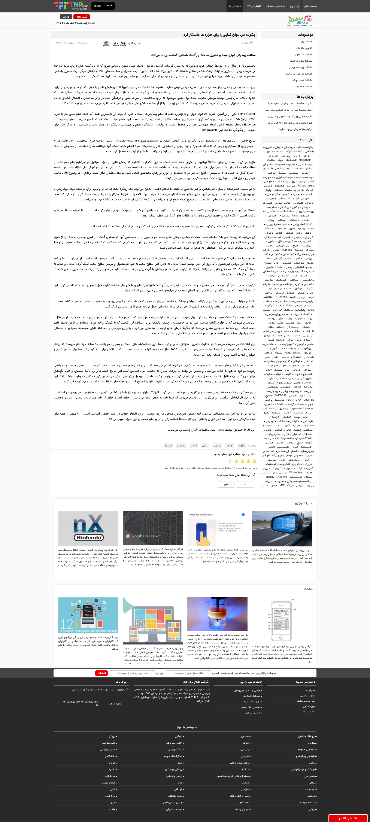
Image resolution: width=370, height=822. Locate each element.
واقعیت (297, 259)
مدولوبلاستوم (291, 366)
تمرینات (298, 250)
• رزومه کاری (309, 706)
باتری (299, 233)
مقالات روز (306, 42)
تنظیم (268, 263)
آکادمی (304, 173)
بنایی (267, 357)
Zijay (269, 370)
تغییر (309, 378)
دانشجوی (307, 374)
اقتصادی (268, 169)
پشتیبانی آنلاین (348, 818)
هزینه (299, 481)
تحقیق (297, 430)
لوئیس (293, 396)
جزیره (282, 460)
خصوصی (269, 181)
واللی (297, 383)
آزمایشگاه (290, 160)
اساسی (277, 430)
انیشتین (277, 336)
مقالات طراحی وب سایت (298, 74)
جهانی (304, 207)
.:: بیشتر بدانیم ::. (185, 727)
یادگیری (297, 237)
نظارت (270, 246)
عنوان (310, 391)
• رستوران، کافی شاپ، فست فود (233, 776)
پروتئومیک (274, 366)
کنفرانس (275, 254)
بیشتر (268, 237)
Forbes (301, 186)
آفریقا (300, 254)
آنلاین (270, 481)
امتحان (310, 344)
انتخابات (306, 327)
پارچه (272, 276)
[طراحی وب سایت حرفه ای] (70, 5)
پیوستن (285, 156)
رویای (278, 314)
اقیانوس (298, 203)
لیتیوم (278, 353)
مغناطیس (280, 229)
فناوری (268, 147)
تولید (287, 203)
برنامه (265, 211)
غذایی (278, 203)
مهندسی (293, 173)
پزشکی (268, 400)
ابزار (288, 246)
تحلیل (300, 164)
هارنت (269, 378)
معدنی (290, 323)
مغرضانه (289, 284)
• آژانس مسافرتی (175, 743)
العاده (310, 229)
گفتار (287, 361)
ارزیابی (279, 246)
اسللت (287, 288)
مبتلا (265, 391)
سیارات (307, 434)
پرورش (310, 451)
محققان (278, 190)
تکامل (267, 430)
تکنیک (309, 288)
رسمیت (290, 378)
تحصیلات (305, 447)
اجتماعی (272, 216)
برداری (266, 336)
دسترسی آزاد (274, 434)
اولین (287, 336)
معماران (298, 456)
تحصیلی (296, 434)
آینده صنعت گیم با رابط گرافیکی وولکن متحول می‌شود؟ (286, 110)
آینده (295, 199)
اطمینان (280, 443)
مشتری (296, 336)
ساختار (268, 293)
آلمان (277, 271)
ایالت (269, 438)
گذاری (299, 271)
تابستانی (308, 421)
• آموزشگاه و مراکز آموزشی (304, 769)
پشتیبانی (300, 310)
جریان (298, 306)
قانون (287, 430)
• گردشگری (311, 796)
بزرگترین (306, 348)
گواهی (300, 344)
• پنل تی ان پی (307, 696)
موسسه (279, 400)
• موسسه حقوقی (175, 809)
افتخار (276, 357)
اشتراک (101, 673)
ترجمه (277, 237)
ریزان (265, 468)
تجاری (266, 413)
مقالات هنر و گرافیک (301, 61)
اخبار (298, 284)
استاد (277, 426)
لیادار (289, 456)
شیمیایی (272, 348)
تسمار (287, 314)
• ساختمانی (111, 776)
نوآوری (271, 241)
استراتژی (307, 370)
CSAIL (308, 438)
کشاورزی (286, 417)
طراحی (306, 156)
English (97, 5)
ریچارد (298, 211)
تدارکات (300, 468)
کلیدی (300, 378)
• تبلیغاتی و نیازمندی (306, 756)
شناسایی (286, 263)
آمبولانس (293, 280)
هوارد (310, 404)
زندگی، (272, 173)
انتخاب (280, 306)
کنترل (292, 229)
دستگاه (268, 229)
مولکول (306, 353)
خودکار (310, 263)
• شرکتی (179, 736)
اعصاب (279, 378)
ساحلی (266, 301)
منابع (300, 443)
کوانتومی (283, 276)
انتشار (287, 438)
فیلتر (278, 374)
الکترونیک (283, 464)
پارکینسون (305, 396)
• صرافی (313, 783)
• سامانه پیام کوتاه (307, 750)
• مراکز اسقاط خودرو (173, 756)
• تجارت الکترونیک (252, 702)
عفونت (290, 293)
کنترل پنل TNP (253, 6)
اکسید (292, 297)
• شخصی (246, 736)
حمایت (300, 404)
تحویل (289, 468)
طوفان (266, 456)
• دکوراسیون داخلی (240, 763)
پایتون (310, 485)
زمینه (299, 323)
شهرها (308, 443)
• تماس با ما (309, 712)
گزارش (271, 323)
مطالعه (299, 147)
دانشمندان (269, 451)
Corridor (277, 211)
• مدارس (312, 743)
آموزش (278, 259)
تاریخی (300, 485)
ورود (66, 16)
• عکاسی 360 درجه (252, 707)
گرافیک (290, 404)
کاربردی (309, 237)
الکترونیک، (277, 468)
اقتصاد (306, 314)
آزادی (286, 434)
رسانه (275, 301)
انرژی (280, 318)
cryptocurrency (274, 151)
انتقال (310, 181)
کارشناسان (288, 254)
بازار (292, 271)
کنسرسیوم (283, 447)
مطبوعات (286, 301)
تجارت (309, 190)
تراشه (265, 250)
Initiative (281, 477)
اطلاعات (298, 169)
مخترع (268, 396)
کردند (311, 310)
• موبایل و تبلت (242, 809)
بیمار (288, 169)
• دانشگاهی (110, 756)
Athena (308, 224)
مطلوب (266, 310)
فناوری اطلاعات (303, 48)
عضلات (310, 250)
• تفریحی (246, 756)
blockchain (305, 160)
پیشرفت (270, 318)
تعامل (268, 259)
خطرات (280, 181)
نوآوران (310, 301)
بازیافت (307, 387)
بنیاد (284, 271)
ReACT (280, 340)
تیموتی (269, 421)
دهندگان (296, 357)
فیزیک (303, 276)
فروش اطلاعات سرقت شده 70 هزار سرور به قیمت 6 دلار (286, 123)
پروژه (271, 220)
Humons (287, 250)
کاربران (296, 156)
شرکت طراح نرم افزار (196, 681)
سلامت (271, 160)
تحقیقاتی (294, 421)
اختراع (295, 246)
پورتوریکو (278, 456)
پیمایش (288, 147)
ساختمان (269, 344)
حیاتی (290, 481)
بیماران (274, 391)
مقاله (270, 327)
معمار (280, 451)
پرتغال (282, 241)
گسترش (288, 233)
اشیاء (269, 361)
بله (245, 484)
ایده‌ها (300, 451)
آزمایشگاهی (294, 460)
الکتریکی (306, 199)
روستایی (281, 220)
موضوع (278, 361)
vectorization (306, 408)
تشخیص (308, 284)
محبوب (280, 481)
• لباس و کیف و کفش (240, 796)
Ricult (295, 216)
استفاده (307, 194)
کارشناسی (272, 387)
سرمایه (309, 271)
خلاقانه (268, 297)
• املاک (247, 743)
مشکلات (298, 413)
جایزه (294, 276)
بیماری (278, 288)
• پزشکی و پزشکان (174, 769)
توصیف (306, 366)
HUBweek (281, 297)
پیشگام (267, 331)
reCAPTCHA (293, 400)
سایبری (270, 267)
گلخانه (278, 438)
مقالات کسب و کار (302, 80)
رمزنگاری (298, 288)
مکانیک (268, 280)
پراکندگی (284, 207)
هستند (280, 327)
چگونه (309, 147)
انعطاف (298, 331)
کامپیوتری (305, 241)
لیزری (279, 177)
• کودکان (179, 789)
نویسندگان (292, 327)
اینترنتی (299, 267)
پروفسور (309, 211)
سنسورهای (298, 391)
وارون (269, 314)
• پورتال (112, 736)
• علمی (180, 783)
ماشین (287, 237)
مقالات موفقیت (303, 87)
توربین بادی (280, 473)
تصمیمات (289, 164)
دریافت (288, 310)
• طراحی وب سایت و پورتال (248, 690)
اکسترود (285, 194)
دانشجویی (307, 280)
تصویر (268, 404)
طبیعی (300, 293)
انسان (308, 413)
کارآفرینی (306, 246)
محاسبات (285, 224)
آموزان (290, 340)
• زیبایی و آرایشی (175, 776)
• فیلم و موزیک (109, 783)
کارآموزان (274, 417)
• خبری (180, 763)
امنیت (279, 267)
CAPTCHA (280, 396)
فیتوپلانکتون (284, 383)
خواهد (283, 348)
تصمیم (276, 413)
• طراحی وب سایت (306, 701)
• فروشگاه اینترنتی (252, 696)
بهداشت (277, 164)
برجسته (267, 426)
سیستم (288, 177)
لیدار (306, 460)
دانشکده (281, 421)
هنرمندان (291, 408)
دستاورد (307, 430)
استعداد (285, 387)
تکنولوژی (299, 318)
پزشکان (279, 169)
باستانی (309, 151)
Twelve (296, 387)
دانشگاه (279, 404)
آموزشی (296, 224)
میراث (290, 485)
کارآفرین (269, 306)
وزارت (289, 318)
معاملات (273, 156)
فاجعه (285, 357)
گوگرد (280, 323)
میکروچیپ (272, 224)
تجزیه (310, 164)
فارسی (109, 5)
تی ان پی (294, 6)
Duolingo (308, 400)
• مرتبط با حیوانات (308, 803)
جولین (269, 443)
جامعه (299, 177)
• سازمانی (245, 789)
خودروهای (272, 194)
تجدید (296, 194)
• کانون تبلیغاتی (108, 750)
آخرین (310, 468)
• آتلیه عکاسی (109, 743)
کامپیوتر (289, 344)
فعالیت (269, 374)
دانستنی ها (235, 6)
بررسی (308, 259)
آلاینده (287, 374)
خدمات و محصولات (275, 6)
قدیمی (268, 186)
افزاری (308, 456)
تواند (297, 374)
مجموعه (279, 186)
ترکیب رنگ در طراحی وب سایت (295, 129)
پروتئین (290, 181)
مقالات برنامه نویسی (300, 67)
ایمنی (268, 288)
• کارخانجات (311, 789)
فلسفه (305, 216)
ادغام (311, 186)
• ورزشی (313, 809)
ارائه (304, 417)
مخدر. (308, 169)
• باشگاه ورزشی (176, 750)
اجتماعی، (307, 361)
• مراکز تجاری (110, 796)
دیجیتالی (294, 220)
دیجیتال (279, 408)
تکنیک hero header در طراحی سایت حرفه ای (287, 103)
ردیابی (301, 181)
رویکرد (301, 229)
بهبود (297, 417)
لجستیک (271, 464)
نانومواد (294, 348)
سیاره (307, 340)
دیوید (296, 314)
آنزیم (311, 297)
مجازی (287, 259)
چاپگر (268, 190)
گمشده (298, 151)
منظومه (272, 207)
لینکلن (296, 361)
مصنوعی (267, 408)
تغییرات (267, 203)
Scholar (306, 383)
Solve (289, 306)
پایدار (309, 254)
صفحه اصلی (310, 6)
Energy (270, 477)
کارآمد (288, 151)
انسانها (269, 284)
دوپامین (285, 391)
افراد (276, 263)
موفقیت (298, 438)
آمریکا (285, 426)
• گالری (113, 789)
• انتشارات (245, 769)
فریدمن (279, 293)
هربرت (308, 464)
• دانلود (313, 763)
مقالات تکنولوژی (302, 54)
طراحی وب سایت (294, 190)
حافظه (308, 233)
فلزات (279, 233)
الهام (287, 370)
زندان (294, 447)
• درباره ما (310, 690)
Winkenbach (296, 473)
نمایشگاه (280, 280)
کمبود (270, 383)
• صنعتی (246, 783)
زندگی (271, 447)
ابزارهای (305, 220)
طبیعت (278, 370)
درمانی (296, 370)
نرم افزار (277, 310)
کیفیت (282, 173)
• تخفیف (112, 769)
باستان (308, 306)
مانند (309, 473)
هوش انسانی (269, 485)
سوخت (290, 443)
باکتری (295, 207)
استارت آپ (284, 199)
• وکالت (113, 810)
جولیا (280, 160)
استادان (267, 271)
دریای (278, 147)
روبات (278, 284)
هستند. (286, 331)
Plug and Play (292, 353)
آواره (298, 340)
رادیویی (307, 336)
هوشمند (299, 263)
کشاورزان (284, 216)
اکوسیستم (295, 477)
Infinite (288, 211)
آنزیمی (302, 297)
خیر (226, 484)
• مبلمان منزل (310, 776)
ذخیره (270, 233)
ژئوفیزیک (296, 426)
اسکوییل (297, 464)
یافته (308, 481)
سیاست (272, 460)
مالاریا (309, 293)
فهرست (290, 186)
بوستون (299, 301)
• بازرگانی (246, 750)
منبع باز (275, 250)
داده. (279, 344)
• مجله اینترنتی (176, 796)
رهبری (288, 267)
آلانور (307, 323)
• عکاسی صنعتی (253, 713)
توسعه (309, 177)
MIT (282, 485)
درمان (266, 164)
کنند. (265, 254)
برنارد (277, 331)
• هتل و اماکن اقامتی (173, 803)
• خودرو (113, 763)
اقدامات (308, 331)
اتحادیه (309, 426)
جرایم (309, 267)
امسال (270, 340)
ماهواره (269, 177)
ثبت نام (82, 16)
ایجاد (310, 318)
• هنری (113, 803)
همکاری (292, 241)
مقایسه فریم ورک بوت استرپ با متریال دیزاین (286, 116)
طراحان (290, 451)
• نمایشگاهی (244, 803)
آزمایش (286, 413)
